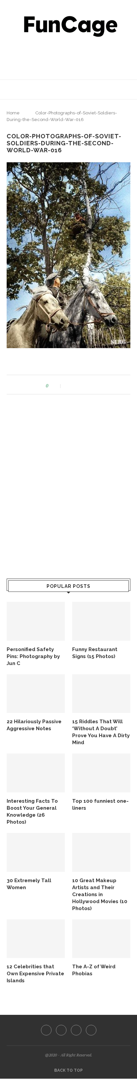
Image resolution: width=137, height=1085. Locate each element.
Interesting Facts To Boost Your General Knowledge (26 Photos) (32, 811)
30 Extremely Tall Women (29, 884)
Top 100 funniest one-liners (100, 804)
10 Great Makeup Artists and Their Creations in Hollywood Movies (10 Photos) (99, 894)
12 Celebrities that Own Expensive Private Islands (35, 974)
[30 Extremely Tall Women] (36, 852)
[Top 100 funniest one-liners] (101, 772)
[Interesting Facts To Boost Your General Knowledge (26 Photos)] (36, 772)
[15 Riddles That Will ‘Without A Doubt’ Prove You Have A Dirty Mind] (101, 693)
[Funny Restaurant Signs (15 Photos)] (101, 621)
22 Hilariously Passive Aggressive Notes (34, 725)
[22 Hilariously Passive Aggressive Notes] (36, 693)
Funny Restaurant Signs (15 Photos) (94, 652)
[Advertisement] (70, 56)
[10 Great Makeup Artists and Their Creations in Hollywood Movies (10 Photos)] (101, 852)
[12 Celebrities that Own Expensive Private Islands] (36, 938)
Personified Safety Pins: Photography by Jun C (33, 656)
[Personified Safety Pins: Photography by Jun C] (36, 621)
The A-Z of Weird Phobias (93, 970)
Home (13, 112)
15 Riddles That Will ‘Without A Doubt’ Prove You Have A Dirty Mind (101, 732)
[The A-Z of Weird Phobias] (101, 938)
